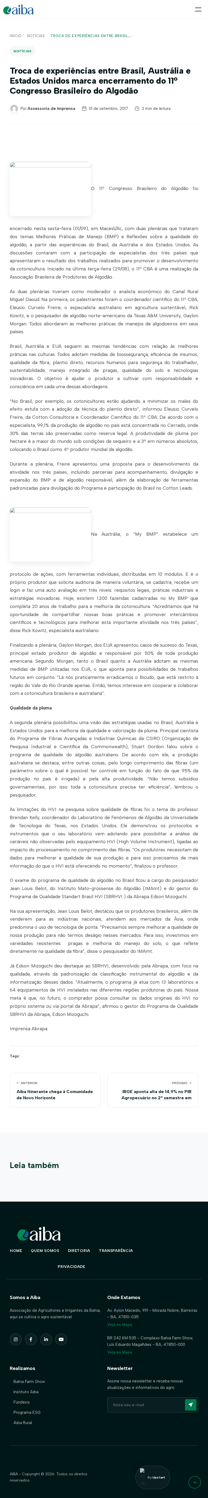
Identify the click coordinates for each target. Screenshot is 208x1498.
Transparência (116, 1250)
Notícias (36, 36)
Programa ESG (27, 1412)
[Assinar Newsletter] (190, 1405)
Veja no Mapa (119, 1324)
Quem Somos (45, 1250)
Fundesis (22, 1402)
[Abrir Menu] (198, 9)
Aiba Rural (23, 1422)
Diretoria (79, 1250)
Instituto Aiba (26, 1391)
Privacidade (71, 1266)
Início (15, 36)
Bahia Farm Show (29, 1381)
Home (16, 1250)
